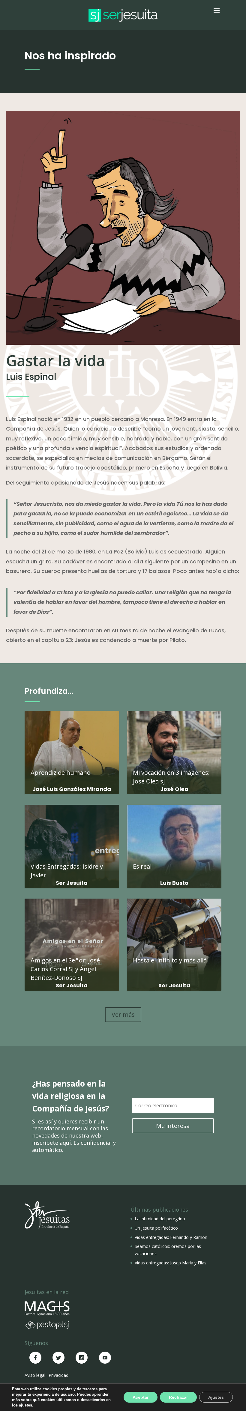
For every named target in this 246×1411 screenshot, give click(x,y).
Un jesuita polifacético (156, 1228)
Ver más (123, 1014)
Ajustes (216, 1397)
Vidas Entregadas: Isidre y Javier (72, 843)
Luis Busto (174, 883)
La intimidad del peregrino (160, 1219)
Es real (174, 839)
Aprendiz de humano (72, 745)
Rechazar (178, 1397)
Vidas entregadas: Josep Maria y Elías (170, 1263)
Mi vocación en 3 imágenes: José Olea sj (174, 749)
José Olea (174, 789)
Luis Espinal (31, 376)
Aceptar (140, 1397)
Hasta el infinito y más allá (174, 933)
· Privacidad (57, 1375)
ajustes (25, 1405)
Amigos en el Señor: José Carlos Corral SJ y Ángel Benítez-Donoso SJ (72, 942)
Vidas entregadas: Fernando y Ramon (171, 1237)
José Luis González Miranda (71, 789)
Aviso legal (35, 1375)
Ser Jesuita (72, 883)
